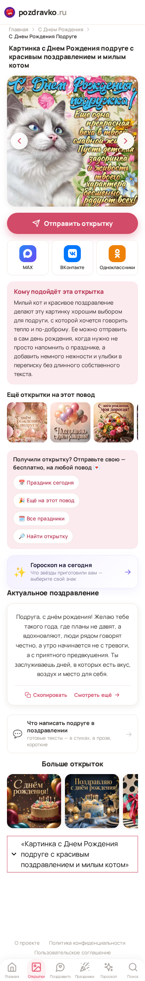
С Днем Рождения (60, 29)
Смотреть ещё (93, 694)
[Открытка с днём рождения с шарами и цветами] (27, 422)
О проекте (27, 942)
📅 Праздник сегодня (46, 482)
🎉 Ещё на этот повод (46, 500)
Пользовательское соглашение (72, 952)
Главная (18, 29)
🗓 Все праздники (42, 518)
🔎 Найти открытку (43, 536)
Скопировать (50, 694)
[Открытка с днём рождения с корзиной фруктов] (114, 422)
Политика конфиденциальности (87, 942)
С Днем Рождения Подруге (43, 36)
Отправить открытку (78, 223)
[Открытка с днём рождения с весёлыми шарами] (70, 422)
